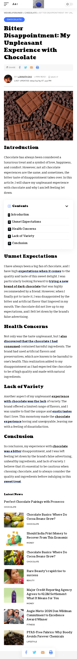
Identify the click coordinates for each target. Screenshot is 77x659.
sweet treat (12, 481)
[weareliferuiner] (38, 4)
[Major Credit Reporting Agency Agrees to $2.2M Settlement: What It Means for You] (14, 595)
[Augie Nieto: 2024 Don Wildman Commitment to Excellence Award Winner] (14, 616)
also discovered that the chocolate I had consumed (35, 341)
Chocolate (14, 19)
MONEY (30, 543)
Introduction (20, 214)
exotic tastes (62, 411)
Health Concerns (24, 229)
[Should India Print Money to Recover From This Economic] (14, 538)
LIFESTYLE (32, 642)
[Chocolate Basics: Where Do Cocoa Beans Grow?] (14, 520)
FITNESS (31, 625)
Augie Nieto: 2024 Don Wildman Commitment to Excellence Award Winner (49, 615)
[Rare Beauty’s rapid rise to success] (14, 576)
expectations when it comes (39, 271)
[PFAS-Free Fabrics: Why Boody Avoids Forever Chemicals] (14, 637)
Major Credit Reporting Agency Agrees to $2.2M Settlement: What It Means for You (49, 594)
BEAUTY (31, 580)
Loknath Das (25, 77)
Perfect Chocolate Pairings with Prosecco (34, 502)
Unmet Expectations (26, 222)
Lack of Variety (23, 236)
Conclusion (20, 243)
